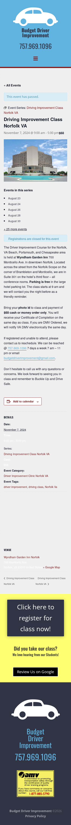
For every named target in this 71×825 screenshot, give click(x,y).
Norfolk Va (51, 487)
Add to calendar (23, 401)
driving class (36, 487)
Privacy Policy (35, 816)
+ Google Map (51, 567)
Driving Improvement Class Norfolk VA (26, 454)
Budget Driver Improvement (30, 811)
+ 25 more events (15, 229)
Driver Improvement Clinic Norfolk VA (26, 476)
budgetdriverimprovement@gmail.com (29, 358)
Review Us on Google (35, 671)
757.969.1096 (36, 46)
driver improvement (15, 487)
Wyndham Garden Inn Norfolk (22, 557)
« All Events (12, 85)
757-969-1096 (17, 348)
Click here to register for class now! (35, 618)
